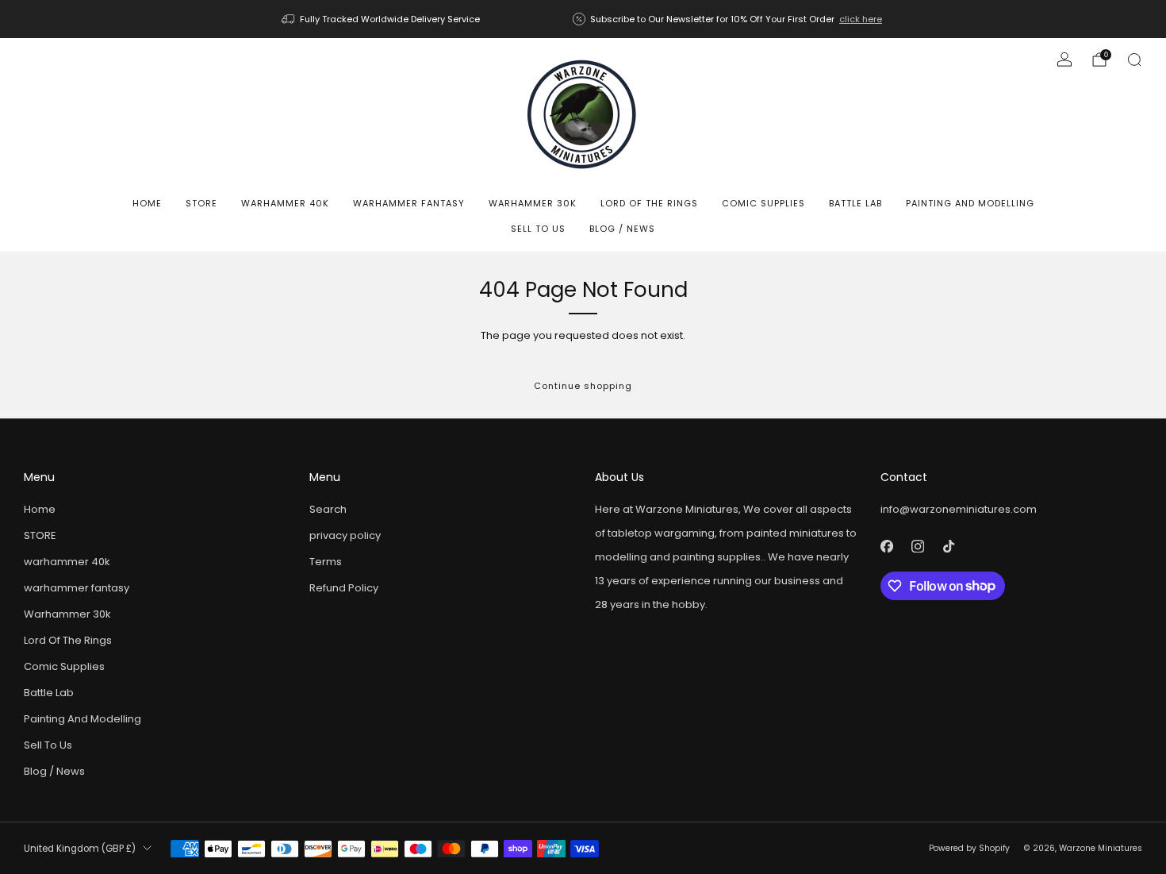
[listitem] (381, 19)
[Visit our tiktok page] (948, 546)
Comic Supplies (763, 203)
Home (147, 203)
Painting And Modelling (970, 203)
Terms (325, 561)
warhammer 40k (285, 203)
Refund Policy (343, 587)
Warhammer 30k (533, 203)
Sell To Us (538, 228)
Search (328, 509)
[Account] (1064, 59)
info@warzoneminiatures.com (958, 509)
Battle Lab (855, 203)
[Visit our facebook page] (886, 546)
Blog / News (622, 228)
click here (860, 19)
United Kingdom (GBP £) (80, 848)
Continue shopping (583, 385)
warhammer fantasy (409, 203)
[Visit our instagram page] (917, 546)
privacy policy (345, 535)
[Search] (1134, 59)
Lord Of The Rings (649, 203)
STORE (201, 203)
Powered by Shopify (969, 848)
